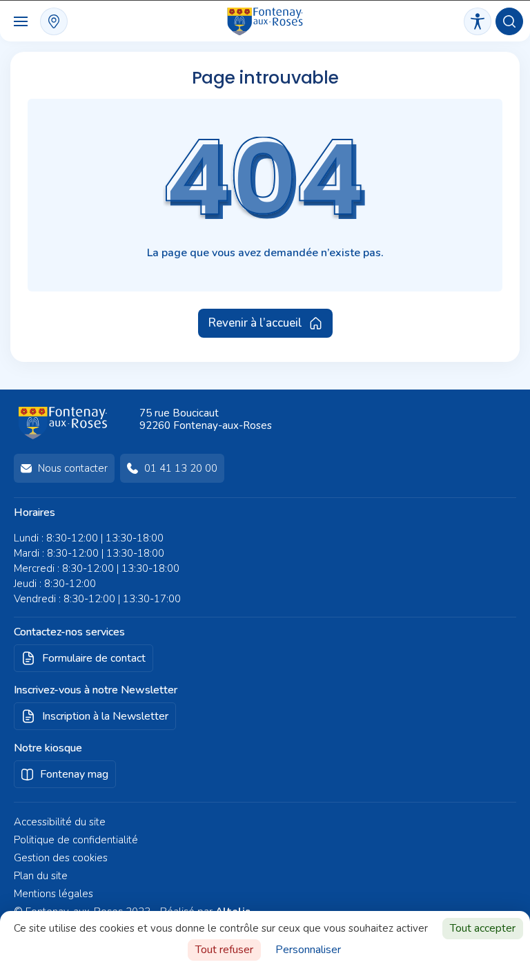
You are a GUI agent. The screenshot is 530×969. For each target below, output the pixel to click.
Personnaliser (308, 949)
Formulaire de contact (94, 658)
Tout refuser (224, 949)
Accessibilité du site (60, 822)
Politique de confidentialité (76, 840)
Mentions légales (53, 894)
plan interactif (54, 21)
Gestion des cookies (61, 858)
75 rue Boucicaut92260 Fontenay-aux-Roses (205, 419)
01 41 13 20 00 (180, 468)
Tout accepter (483, 928)
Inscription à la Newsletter (105, 716)
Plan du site (41, 876)
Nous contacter (73, 468)
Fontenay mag (74, 774)
